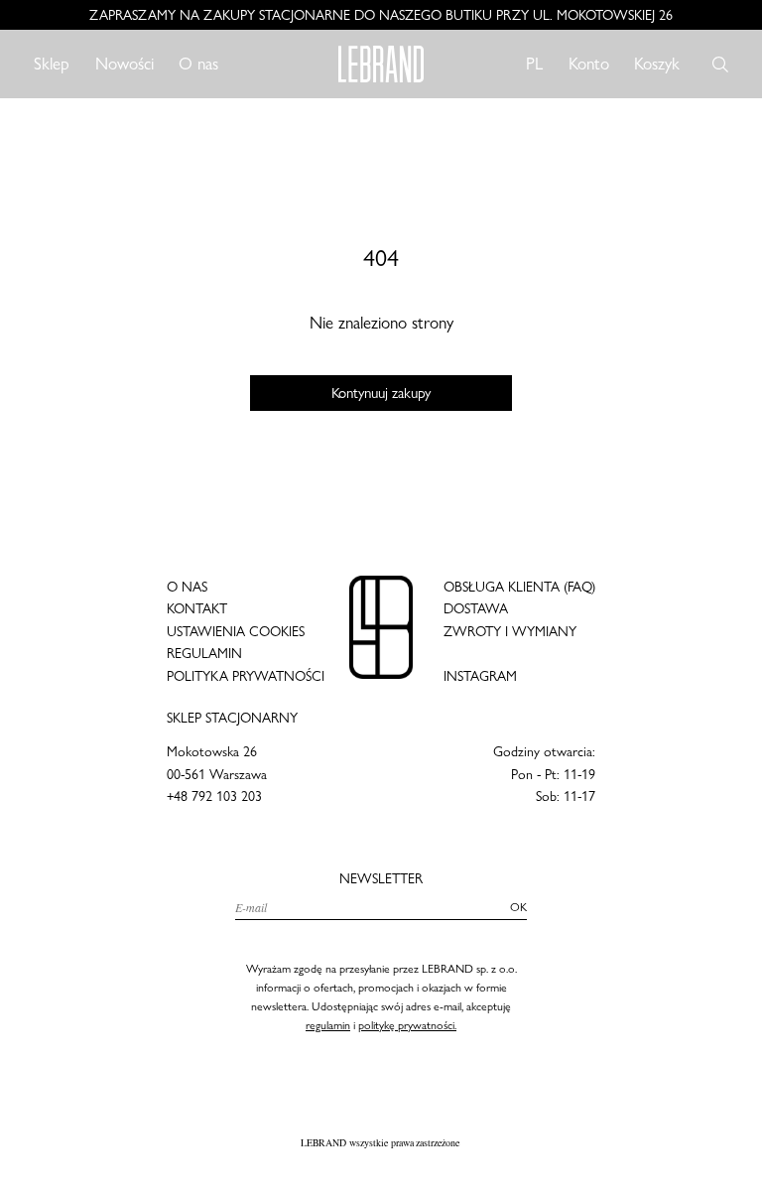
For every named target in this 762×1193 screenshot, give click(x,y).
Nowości (124, 63)
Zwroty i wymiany (510, 631)
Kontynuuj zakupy (381, 393)
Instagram (480, 676)
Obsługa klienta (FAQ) (519, 587)
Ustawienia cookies (236, 631)
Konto (589, 63)
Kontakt (197, 608)
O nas (198, 63)
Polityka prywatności (245, 676)
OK (518, 907)
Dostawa (476, 608)
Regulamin (204, 653)
